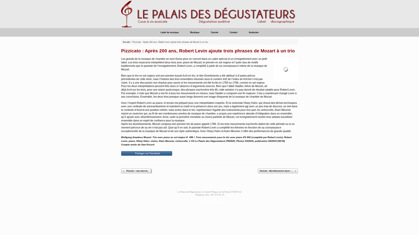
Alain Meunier (283, 110)
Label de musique (170, 32)
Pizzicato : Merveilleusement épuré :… (278, 171)
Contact (233, 32)
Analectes (254, 32)
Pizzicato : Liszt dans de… (136, 171)
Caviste (214, 32)
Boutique (194, 32)
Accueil (126, 41)
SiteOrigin (217, 201)
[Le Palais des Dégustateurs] (209, 14)
